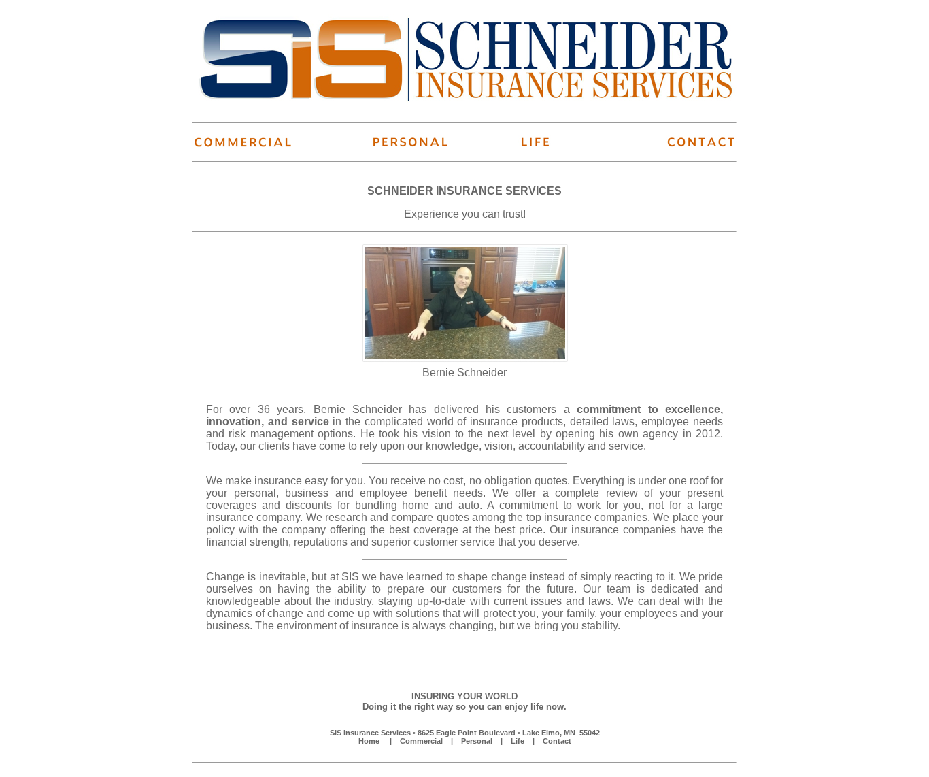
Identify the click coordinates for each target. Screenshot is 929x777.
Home (368, 741)
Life (517, 741)
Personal (476, 741)
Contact (557, 741)
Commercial (421, 741)
